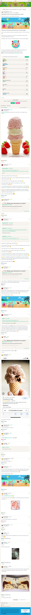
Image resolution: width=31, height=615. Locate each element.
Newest (5, 107)
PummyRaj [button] (5, 491)
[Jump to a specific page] (29, 107)
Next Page (15, 598)
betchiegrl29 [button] (5, 515)
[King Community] (15, 1)
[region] (15, 611)
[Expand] (15, 209)
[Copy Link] (18, 12)
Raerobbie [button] (5, 443)
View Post (26, 211)
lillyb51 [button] (3, 318)
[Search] (28, 1)
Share (2, 97)
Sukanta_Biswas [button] (6, 523)
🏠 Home (2, 603)
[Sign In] (30, 1)
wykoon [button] (4, 531)
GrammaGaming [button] (6, 109)
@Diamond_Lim (8, 437)
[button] (2, 12)
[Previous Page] (26, 107)
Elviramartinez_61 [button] (6, 457)
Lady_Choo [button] (5, 565)
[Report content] (29, 10)
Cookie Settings (25, 613)
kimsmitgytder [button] (6, 433)
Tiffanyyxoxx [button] (4, 228)
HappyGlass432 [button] (6, 425)
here (19, 182)
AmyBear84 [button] (4, 236)
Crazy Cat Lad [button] (6, 11)
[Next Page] (28, 107)
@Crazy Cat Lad (4, 112)
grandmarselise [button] (5, 168)
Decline (25, 611)
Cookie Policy (4, 613)
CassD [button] (3, 447)
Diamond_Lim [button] (5, 164)
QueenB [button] (16, 12)
